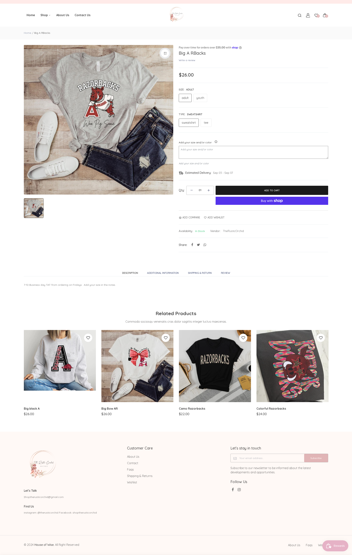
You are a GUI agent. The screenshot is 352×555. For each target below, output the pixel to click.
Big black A (32, 408)
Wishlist (132, 482)
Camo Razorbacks (192, 408)
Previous (23, 376)
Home (31, 15)
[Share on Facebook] (192, 245)
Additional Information (163, 273)
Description (130, 273)
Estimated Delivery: (198, 173)
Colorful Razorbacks (271, 408)
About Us (62, 15)
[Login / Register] (308, 15)
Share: (183, 245)
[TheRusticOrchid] (176, 15)
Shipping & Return (200, 273)
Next (328, 376)
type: (190, 114)
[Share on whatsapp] (205, 245)
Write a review (187, 60)
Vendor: (215, 231)
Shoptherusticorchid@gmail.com (44, 497)
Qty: (181, 190)
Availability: (186, 231)
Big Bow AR (109, 408)
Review (225, 273)
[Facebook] (232, 489)
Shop (45, 15)
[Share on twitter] (198, 245)
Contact (132, 463)
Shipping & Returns (140, 476)
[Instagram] (239, 489)
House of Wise (44, 545)
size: (186, 89)
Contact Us (82, 15)
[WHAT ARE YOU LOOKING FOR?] (299, 15)
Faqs (130, 469)
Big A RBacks (192, 53)
